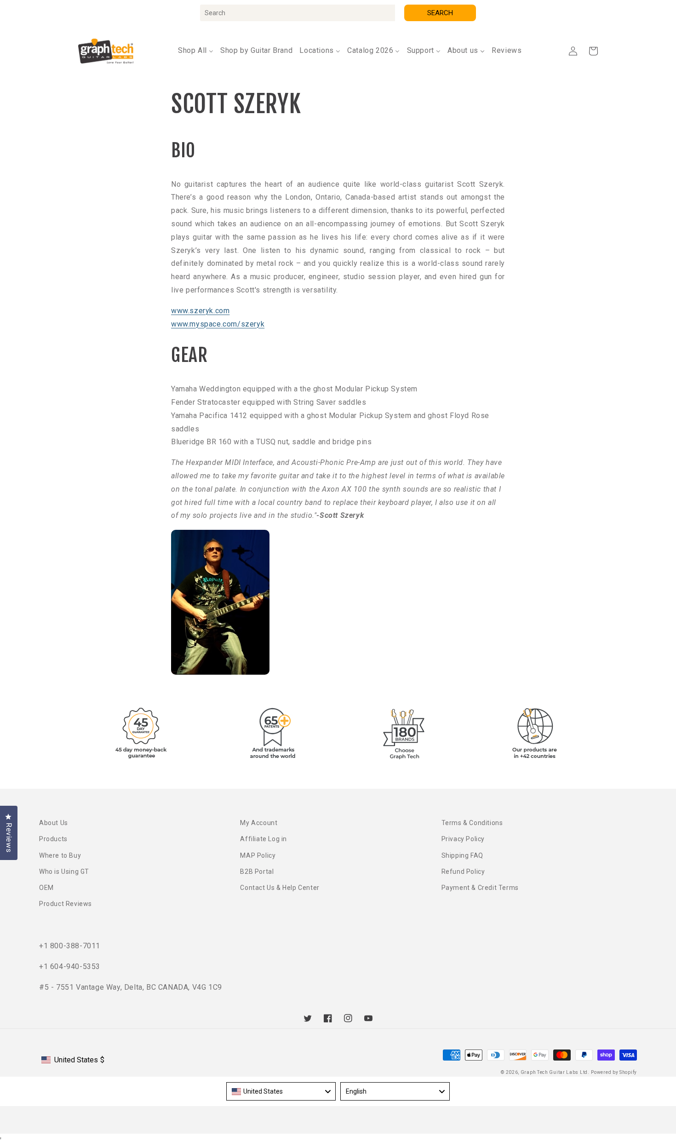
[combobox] (297, 13)
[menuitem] (195, 51)
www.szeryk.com (200, 310)
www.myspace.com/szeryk (217, 324)
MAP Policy (257, 855)
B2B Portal (257, 871)
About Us (53, 822)
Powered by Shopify (614, 1072)
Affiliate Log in (263, 839)
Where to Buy (60, 855)
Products (53, 839)
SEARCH (440, 13)
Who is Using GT (64, 871)
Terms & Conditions (472, 822)
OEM (46, 887)
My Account (258, 822)
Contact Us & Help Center (279, 887)
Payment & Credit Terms (480, 887)
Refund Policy (463, 871)
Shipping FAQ (462, 855)
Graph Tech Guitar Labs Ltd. (555, 1072)
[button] (593, 51)
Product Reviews (65, 903)
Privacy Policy (463, 839)
